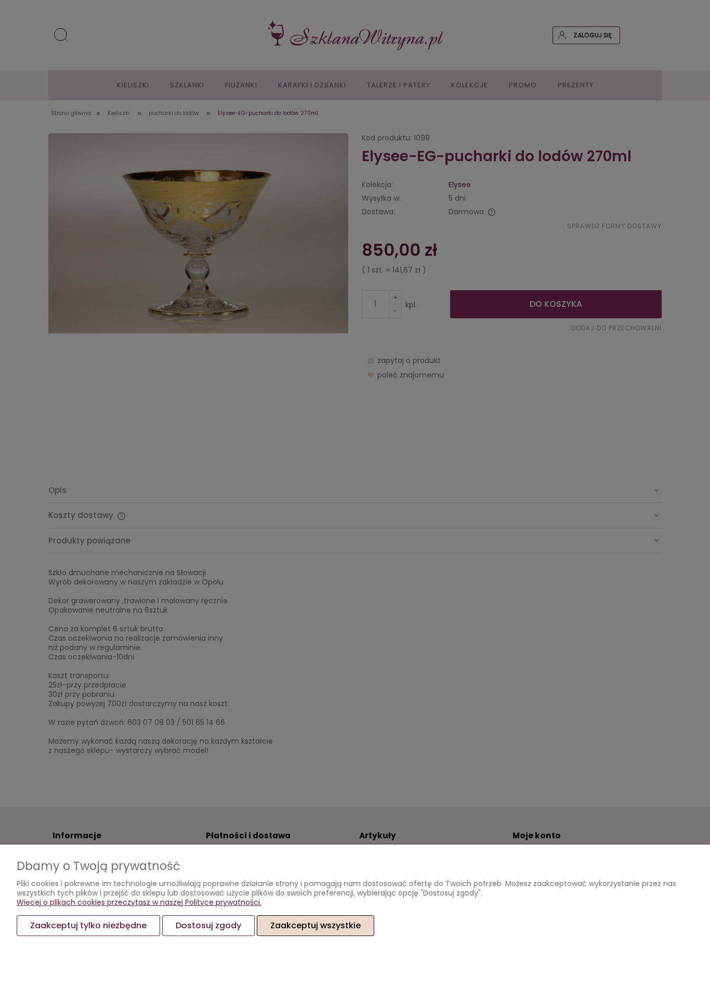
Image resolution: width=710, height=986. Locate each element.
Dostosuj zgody (208, 925)
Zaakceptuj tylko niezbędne (88, 925)
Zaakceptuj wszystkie (315, 925)
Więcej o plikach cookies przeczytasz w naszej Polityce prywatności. (139, 902)
